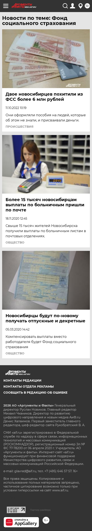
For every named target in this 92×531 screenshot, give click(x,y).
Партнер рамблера (40, 510)
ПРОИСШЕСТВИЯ (19, 126)
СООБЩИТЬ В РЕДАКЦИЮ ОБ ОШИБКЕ (35, 392)
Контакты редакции (22, 380)
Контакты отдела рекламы (28, 386)
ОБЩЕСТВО (15, 242)
